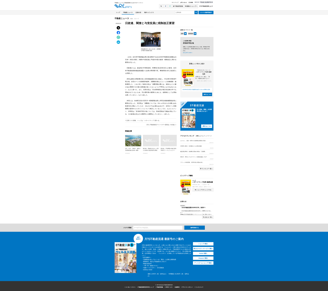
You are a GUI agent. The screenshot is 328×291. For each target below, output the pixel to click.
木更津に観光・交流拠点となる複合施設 (196, 147)
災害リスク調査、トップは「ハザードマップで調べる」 (143, 120)
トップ (118, 12)
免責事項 (177, 287)
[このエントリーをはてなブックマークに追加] (118, 41)
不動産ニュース (128, 12)
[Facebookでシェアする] (118, 33)
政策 (182, 33)
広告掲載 (191, 2)
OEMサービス (169, 287)
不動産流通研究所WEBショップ (146, 287)
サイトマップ (175, 2)
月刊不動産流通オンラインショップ (193, 214)
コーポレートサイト (130, 287)
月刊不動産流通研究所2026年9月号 (191, 210)
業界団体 (190, 33)
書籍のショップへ (191, 6)
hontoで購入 (203, 253)
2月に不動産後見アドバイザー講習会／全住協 (160, 124)
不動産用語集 (178, 6)
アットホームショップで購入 (203, 263)
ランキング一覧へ (207, 168)
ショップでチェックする (203, 190)
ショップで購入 (203, 243)
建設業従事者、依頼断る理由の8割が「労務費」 (196, 152)
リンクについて (199, 287)
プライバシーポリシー (187, 287)
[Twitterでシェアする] (118, 27)
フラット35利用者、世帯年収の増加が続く (196, 163)
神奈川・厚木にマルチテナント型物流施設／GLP (196, 157)
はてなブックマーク (205, 136)
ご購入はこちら (207, 94)
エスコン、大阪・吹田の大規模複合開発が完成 (196, 141)
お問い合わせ (183, 2)
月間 (197, 136)
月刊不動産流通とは (205, 6)
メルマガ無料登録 (205, 12)
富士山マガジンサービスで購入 (203, 248)
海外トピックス (149, 12)
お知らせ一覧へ (208, 217)
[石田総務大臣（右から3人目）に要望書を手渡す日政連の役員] (151, 46)
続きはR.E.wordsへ (188, 52)
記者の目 (138, 12)
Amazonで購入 (203, 258)
